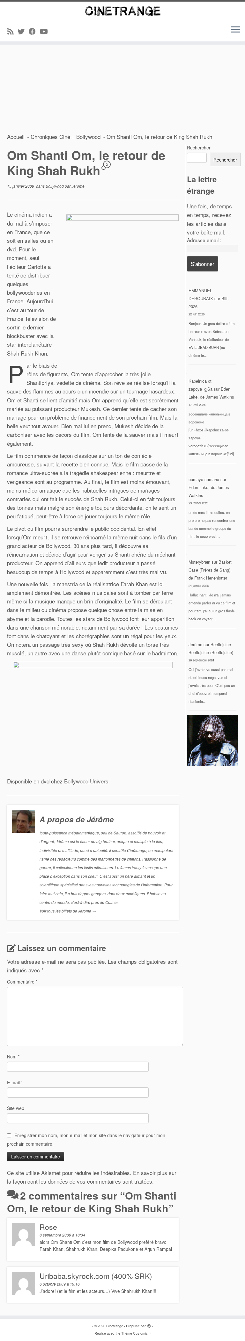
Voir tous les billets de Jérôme (68, 910)
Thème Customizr (135, 1333)
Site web (15, 1108)
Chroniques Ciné (50, 137)
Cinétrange (114, 1325)
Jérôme (78, 186)
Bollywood (88, 137)
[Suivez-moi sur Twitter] (23, 31)
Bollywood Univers (86, 781)
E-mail (15, 1082)
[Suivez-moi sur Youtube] (46, 31)
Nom (13, 1056)
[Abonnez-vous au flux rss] (12, 31)
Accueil (16, 137)
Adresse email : (204, 239)
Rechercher (199, 147)
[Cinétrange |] (122, 11)
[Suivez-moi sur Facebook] (34, 31)
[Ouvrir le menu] (235, 30)
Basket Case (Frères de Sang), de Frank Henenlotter (210, 570)
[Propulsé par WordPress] (149, 1324)
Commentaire (22, 981)
